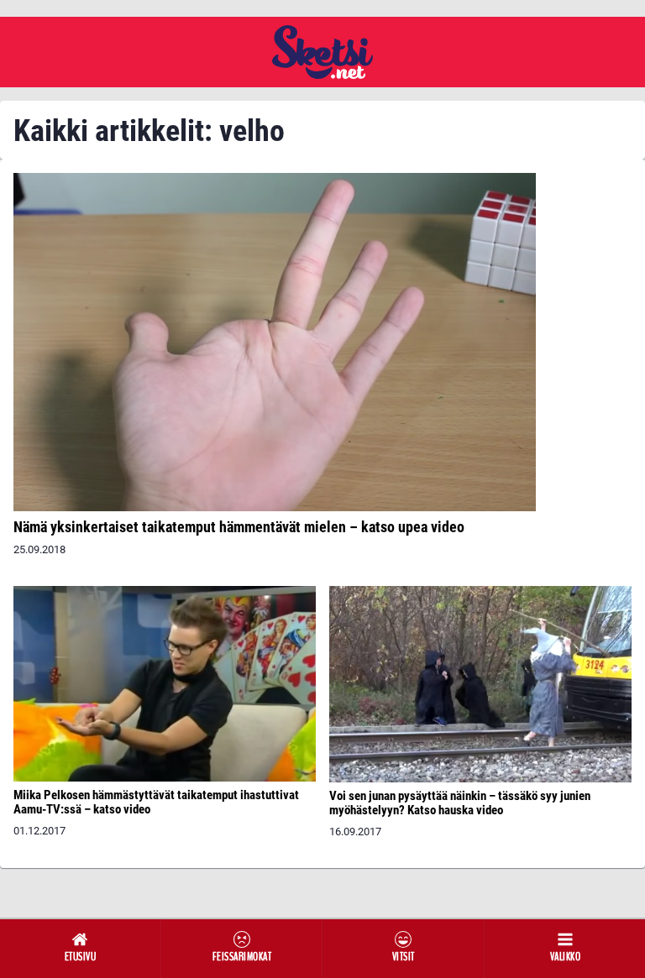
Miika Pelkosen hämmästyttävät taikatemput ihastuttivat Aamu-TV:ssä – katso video (156, 802)
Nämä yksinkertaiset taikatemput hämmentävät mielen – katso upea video (238, 527)
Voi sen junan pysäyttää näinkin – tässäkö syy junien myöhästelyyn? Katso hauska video (459, 803)
